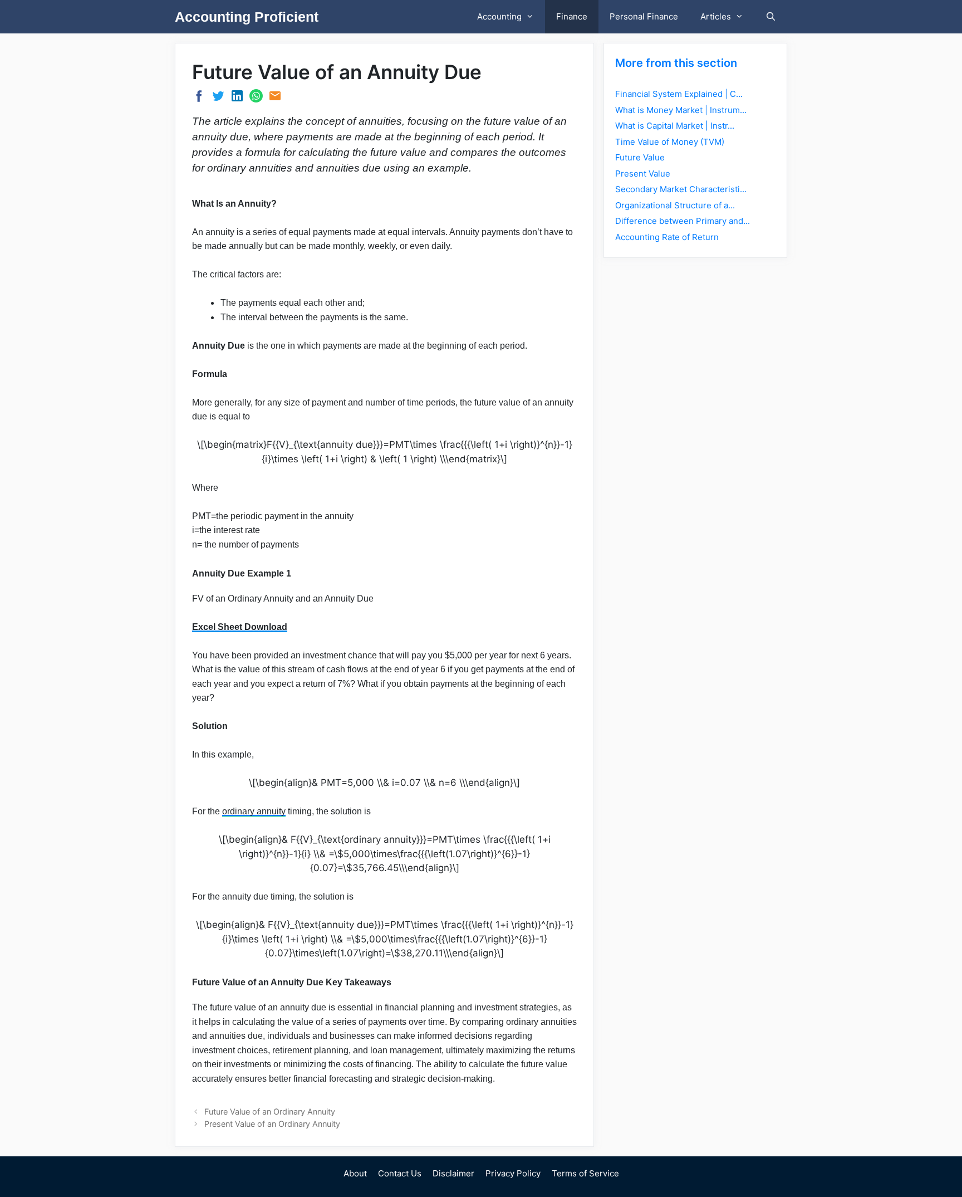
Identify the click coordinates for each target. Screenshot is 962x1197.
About (355, 1173)
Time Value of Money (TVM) (669, 141)
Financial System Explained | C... (679, 94)
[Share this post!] (199, 99)
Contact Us (399, 1173)
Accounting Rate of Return (667, 237)
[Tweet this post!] (218, 99)
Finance (571, 16)
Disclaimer (453, 1173)
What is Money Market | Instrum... (681, 110)
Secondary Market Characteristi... (681, 189)
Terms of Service (585, 1173)
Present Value (642, 173)
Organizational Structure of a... (675, 205)
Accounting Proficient (246, 17)
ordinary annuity (254, 811)
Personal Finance (644, 16)
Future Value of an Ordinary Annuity (269, 1111)
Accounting (499, 16)
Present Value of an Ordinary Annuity (272, 1123)
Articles (715, 16)
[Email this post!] (275, 99)
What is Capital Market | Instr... (674, 125)
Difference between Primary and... (682, 221)
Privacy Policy (513, 1173)
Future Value (640, 157)
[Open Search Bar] (770, 16)
